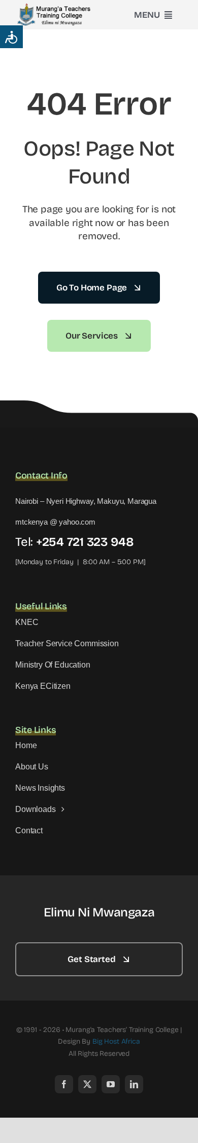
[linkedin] (134, 1084)
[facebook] (64, 1084)
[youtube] (111, 1084)
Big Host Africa (116, 1041)
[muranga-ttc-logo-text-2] (55, 6)
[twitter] (87, 1084)
